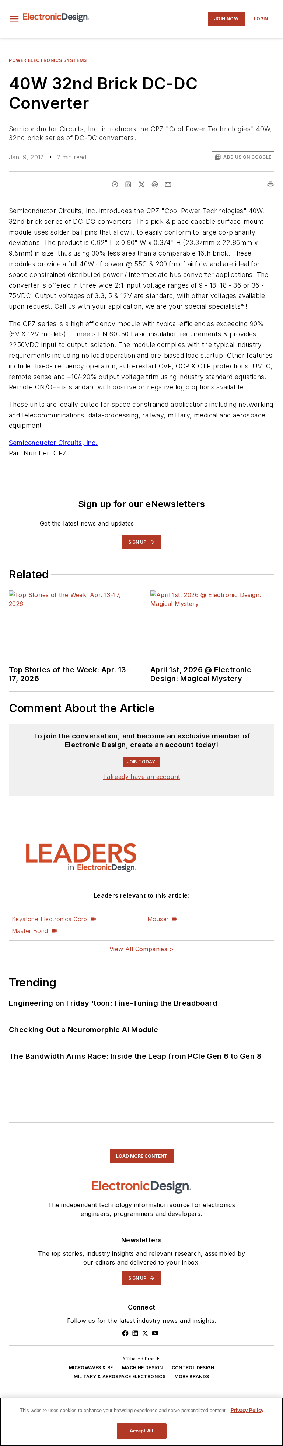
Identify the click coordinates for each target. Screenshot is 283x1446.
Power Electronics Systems (48, 60)
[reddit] (154, 184)
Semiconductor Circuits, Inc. (53, 443)
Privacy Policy (247, 1410)
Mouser (157, 1091)
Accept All (141, 1430)
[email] (168, 184)
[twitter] (141, 184)
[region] (141, 1422)
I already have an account (141, 949)
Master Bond (30, 1103)
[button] (14, 18)
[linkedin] (128, 184)
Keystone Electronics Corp (49, 1091)
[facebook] (115, 184)
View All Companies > (141, 1121)
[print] (270, 184)
